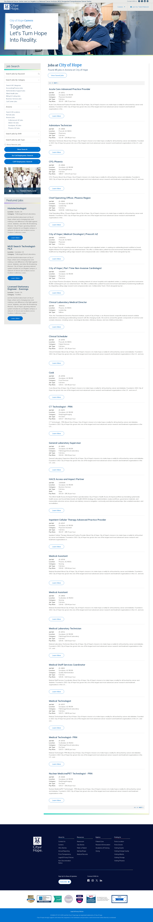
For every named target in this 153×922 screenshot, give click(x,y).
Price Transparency (64, 854)
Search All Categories (13, 85)
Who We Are (62, 848)
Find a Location (119, 841)
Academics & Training (102, 848)
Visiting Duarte (119, 848)
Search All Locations (13, 112)
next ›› (56, 83)
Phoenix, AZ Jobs (14, 128)
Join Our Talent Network (141, 7)
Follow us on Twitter (142, 1)
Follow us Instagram (148, 1)
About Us (61, 837)
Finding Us (117, 837)
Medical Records (82, 854)
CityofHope (81, 851)
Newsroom (80, 841)
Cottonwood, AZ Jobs (15, 120)
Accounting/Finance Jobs (14, 88)
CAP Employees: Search (26, 162)
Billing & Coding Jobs (13, 96)
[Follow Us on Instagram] (93, 880)
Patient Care (100, 841)
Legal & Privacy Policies (66, 857)
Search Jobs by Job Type (15, 140)
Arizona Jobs (10, 117)
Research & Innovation (103, 844)
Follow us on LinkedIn (145, 1)
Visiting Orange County (121, 851)
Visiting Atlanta (119, 854)
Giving (98, 851)
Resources (80, 837)
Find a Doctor (118, 844)
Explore (98, 837)
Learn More (56, 116)
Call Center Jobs (11, 101)
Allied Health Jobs (12, 93)
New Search (22, 149)
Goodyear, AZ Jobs (14, 125)
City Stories (80, 844)
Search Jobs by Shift (14, 134)
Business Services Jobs (14, 99)
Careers (120, 7)
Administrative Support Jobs (15, 91)
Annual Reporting (64, 851)
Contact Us (61, 841)
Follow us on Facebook (139, 1)
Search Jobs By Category (15, 80)
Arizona (9, 107)
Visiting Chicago (119, 857)
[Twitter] (97, 880)
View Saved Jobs (57, 75)
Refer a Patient (82, 848)
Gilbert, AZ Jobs (13, 123)
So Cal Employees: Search (26, 156)
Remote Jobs (10, 115)
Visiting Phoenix (119, 860)
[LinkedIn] (101, 880)
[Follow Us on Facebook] (88, 880)
